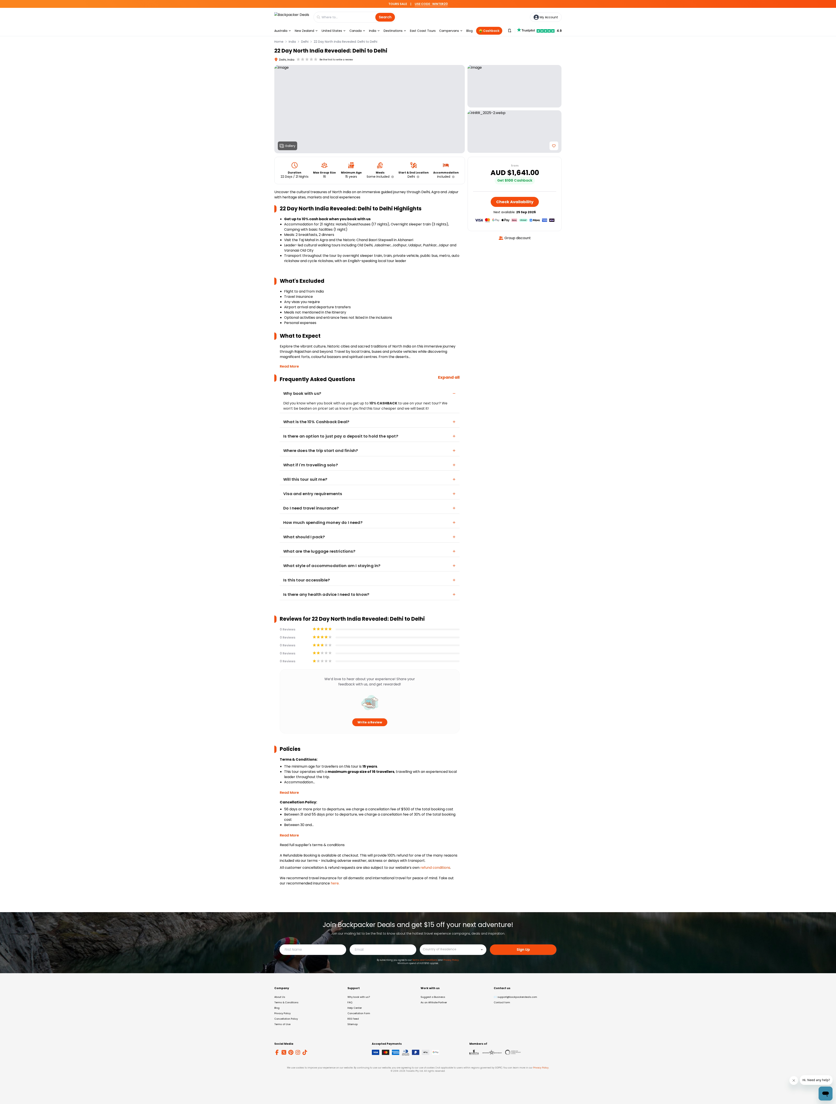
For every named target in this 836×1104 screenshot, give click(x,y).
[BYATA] (474, 1052)
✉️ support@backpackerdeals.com (515, 997)
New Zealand (304, 31)
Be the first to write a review (336, 59)
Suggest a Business (433, 997)
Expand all (449, 377)
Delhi (304, 41)
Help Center (354, 1008)
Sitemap (352, 1024)
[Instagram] (297, 1052)
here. (335, 883)
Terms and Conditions (424, 960)
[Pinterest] (290, 1052)
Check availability (514, 201)
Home (278, 41)
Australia (280, 31)
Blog (469, 31)
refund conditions (435, 867)
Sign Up (523, 949)
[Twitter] (284, 1052)
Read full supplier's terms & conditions (312, 844)
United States (332, 31)
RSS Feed (353, 1019)
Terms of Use (282, 1024)
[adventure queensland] (492, 1052)
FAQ (349, 1002)
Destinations (393, 31)
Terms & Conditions (286, 1002)
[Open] (482, 950)
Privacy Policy (451, 960)
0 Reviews (287, 629)
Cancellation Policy (286, 1019)
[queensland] (513, 1052)
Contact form (502, 1002)
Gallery (290, 146)
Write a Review (369, 722)
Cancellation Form (358, 1013)
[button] (391, 176)
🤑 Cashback (489, 31)
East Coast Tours (423, 31)
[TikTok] (304, 1052)
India (372, 31)
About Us (279, 997)
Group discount (517, 237)
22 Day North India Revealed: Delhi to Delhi (345, 41)
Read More (289, 366)
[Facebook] (277, 1052)
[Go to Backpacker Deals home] (291, 17)
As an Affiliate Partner (434, 1002)
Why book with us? (358, 997)
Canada (355, 31)
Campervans (449, 31)
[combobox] (450, 949)
